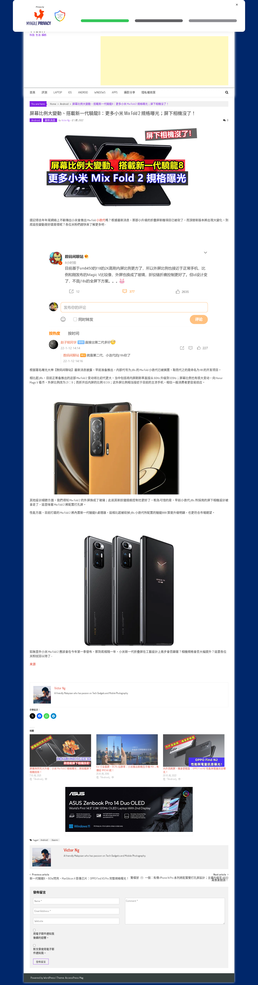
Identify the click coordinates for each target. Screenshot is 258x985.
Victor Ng (65, 120)
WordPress (50, 977)
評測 (44, 92)
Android (83, 92)
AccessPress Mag (74, 977)
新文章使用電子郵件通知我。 (43, 951)
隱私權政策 (148, 92)
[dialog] (129, 16)
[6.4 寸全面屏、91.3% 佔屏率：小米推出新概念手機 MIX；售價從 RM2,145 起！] (128, 749)
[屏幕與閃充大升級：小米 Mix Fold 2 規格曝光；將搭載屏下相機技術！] (61, 750)
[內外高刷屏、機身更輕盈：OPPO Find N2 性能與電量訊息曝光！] (194, 750)
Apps (115, 92)
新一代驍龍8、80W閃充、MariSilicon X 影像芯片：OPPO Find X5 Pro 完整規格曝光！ (79, 878)
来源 (33, 664)
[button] (105, 20)
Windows (99, 92)
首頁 (32, 92)
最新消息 (50, 120)
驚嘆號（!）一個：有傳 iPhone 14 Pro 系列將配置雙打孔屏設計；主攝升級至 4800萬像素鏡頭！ (179, 879)
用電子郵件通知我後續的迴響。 (43, 935)
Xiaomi (55, 840)
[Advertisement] (164, 60)
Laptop (58, 92)
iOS (70, 92)
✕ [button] (237, 4)
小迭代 (100, 220)
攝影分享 (129, 92)
